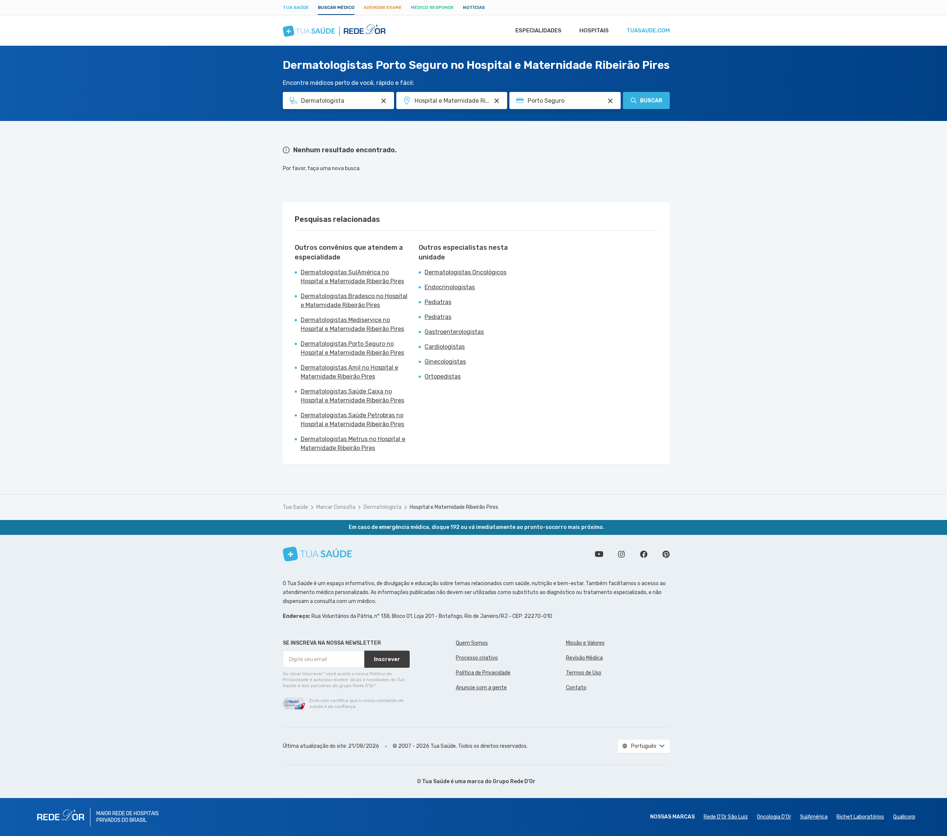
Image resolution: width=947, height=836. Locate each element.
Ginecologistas (445, 361)
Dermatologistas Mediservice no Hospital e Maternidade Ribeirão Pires (352, 324)
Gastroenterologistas (454, 331)
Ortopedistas (443, 376)
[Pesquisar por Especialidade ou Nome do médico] (383, 100)
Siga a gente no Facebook (643, 554)
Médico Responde (432, 7)
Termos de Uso (583, 673)
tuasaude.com (648, 30)
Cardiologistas (445, 346)
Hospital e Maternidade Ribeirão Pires (454, 507)
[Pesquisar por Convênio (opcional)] (610, 100)
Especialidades (538, 30)
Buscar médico (336, 7)
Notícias (474, 7)
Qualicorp (904, 817)
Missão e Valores (585, 643)
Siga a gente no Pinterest (666, 554)
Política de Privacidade (483, 673)
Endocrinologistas (450, 287)
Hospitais (594, 30)
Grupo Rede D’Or (514, 781)
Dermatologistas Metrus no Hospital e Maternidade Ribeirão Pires (353, 443)
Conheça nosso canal (599, 554)
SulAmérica (814, 817)
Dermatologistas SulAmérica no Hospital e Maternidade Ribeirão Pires (352, 277)
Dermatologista (382, 507)
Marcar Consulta (335, 507)
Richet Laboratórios (860, 817)
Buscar (651, 101)
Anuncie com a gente (481, 688)
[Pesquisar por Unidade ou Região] (496, 100)
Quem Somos (472, 643)
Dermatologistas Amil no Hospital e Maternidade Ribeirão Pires (349, 372)
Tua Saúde (296, 7)
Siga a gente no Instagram (621, 554)
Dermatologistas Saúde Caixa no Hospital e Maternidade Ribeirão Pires (352, 396)
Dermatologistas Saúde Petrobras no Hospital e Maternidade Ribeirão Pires (352, 420)
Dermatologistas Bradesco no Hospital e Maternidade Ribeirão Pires (354, 301)
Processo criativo (477, 658)
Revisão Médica (584, 658)
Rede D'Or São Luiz (726, 817)
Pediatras (438, 302)
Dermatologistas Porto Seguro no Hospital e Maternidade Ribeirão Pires (352, 348)
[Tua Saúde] (317, 554)
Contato (576, 688)
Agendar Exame (383, 7)
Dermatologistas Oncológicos (465, 272)
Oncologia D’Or (774, 817)
